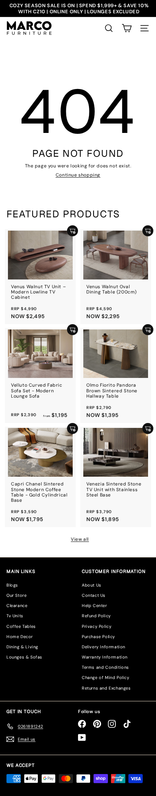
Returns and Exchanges (106, 688)
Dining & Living (22, 646)
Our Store (16, 595)
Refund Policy (96, 615)
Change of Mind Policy (105, 677)
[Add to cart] (72, 230)
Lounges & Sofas (24, 657)
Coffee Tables (21, 626)
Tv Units (14, 615)
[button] (127, 28)
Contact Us (94, 595)
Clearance (16, 605)
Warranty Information (105, 657)
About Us (91, 585)
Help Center (94, 605)
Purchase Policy (98, 636)
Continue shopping (78, 175)
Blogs (12, 585)
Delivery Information (103, 646)
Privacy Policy (96, 626)
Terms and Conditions (105, 667)
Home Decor (19, 636)
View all (80, 539)
